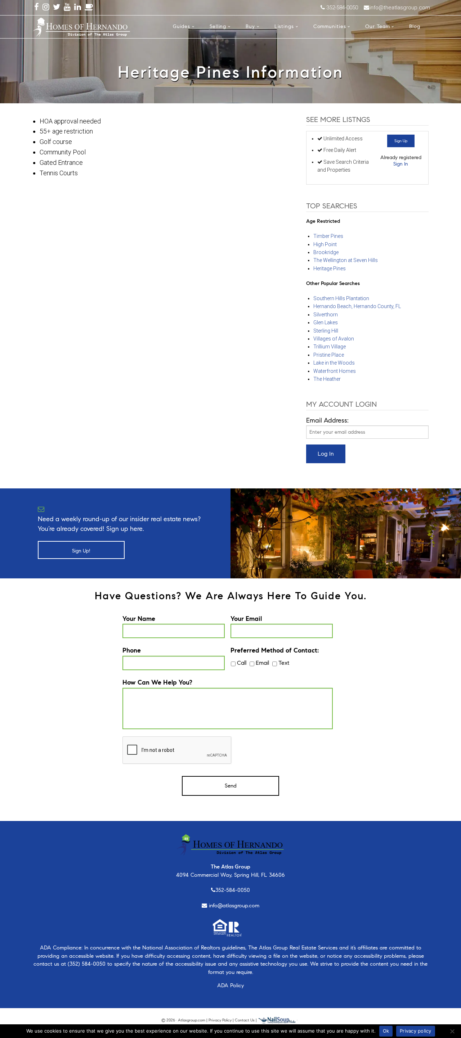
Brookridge (326, 252)
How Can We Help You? (157, 682)
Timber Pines (328, 236)
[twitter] (56, 7)
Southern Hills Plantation (341, 298)
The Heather (327, 379)
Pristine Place (328, 355)
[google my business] (89, 7)
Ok (386, 1031)
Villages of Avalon (333, 339)
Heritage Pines (329, 268)
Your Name (138, 619)
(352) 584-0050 (87, 964)
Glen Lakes (325, 322)
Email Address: (327, 420)
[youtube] (67, 7)
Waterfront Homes (334, 371)
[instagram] (46, 7)
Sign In (400, 164)
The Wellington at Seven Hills (345, 260)
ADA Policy (230, 985)
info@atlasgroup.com (234, 905)
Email (262, 662)
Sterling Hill (325, 331)
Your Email (246, 619)
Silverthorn (325, 314)
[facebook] (36, 7)
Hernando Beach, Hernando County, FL (357, 306)
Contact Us (245, 1020)
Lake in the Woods (334, 363)
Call (241, 662)
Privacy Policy (220, 1020)
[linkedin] (77, 7)
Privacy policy (415, 1031)
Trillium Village (329, 346)
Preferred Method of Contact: (274, 650)
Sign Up (400, 140)
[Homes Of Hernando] (81, 26)
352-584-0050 (232, 890)
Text (283, 662)
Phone (131, 650)
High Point (325, 244)
